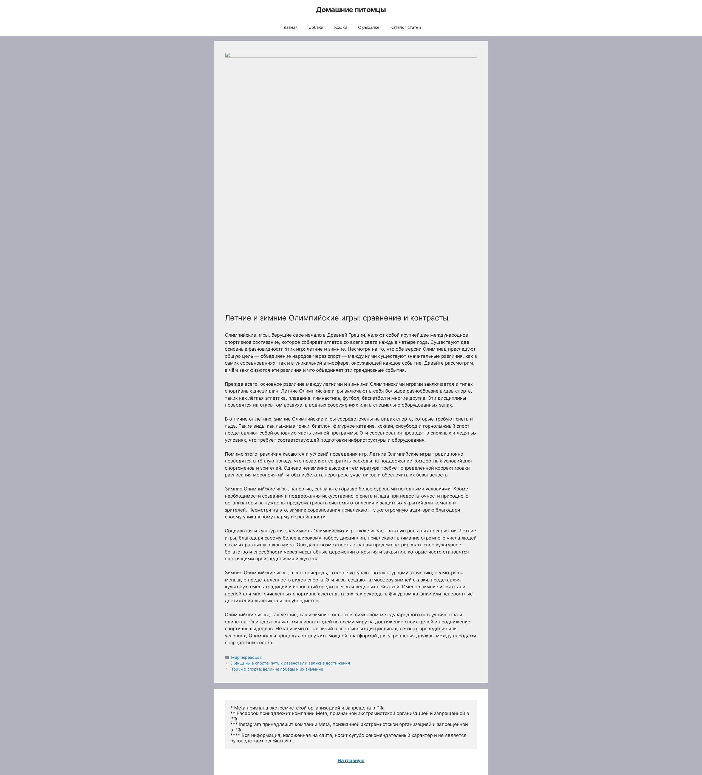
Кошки (340, 27)
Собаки (315, 27)
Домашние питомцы (351, 9)
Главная (289, 27)
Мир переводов (246, 657)
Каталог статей (405, 27)
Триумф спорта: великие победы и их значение (277, 669)
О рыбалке (369, 27)
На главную (351, 760)
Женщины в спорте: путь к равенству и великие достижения (290, 663)
